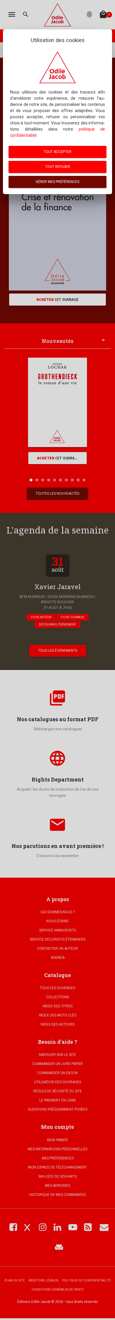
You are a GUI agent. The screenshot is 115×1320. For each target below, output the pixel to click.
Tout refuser (57, 167)
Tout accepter (57, 152)
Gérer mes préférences (57, 182)
